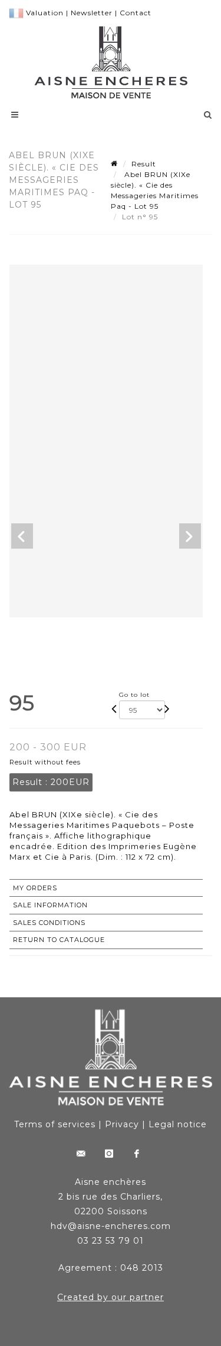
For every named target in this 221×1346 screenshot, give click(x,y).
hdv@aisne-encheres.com (111, 1226)
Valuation (45, 12)
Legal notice (178, 1124)
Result (143, 163)
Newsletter (92, 12)
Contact (135, 12)
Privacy (122, 1124)
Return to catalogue (59, 940)
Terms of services (54, 1124)
